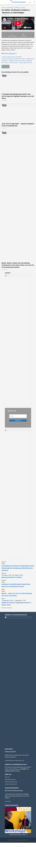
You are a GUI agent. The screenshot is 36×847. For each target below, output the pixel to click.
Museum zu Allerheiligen (7, 7)
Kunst (6, 62)
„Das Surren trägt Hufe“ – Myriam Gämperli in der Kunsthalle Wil (18, 125)
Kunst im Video (13, 62)
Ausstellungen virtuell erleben (11, 57)
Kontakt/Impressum (10, 779)
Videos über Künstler (25, 62)
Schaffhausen (17, 7)
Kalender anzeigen (7, 607)
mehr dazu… (8, 801)
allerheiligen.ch (12, 53)
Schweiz (23, 7)
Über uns (7, 777)
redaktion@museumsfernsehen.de (14, 760)
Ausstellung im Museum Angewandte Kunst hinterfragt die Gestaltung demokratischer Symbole (18, 568)
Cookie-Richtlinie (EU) (11, 784)
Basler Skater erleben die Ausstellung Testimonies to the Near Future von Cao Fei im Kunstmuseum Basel (18, 265)
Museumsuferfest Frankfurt (12, 577)
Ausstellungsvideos (8, 58)
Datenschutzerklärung (11, 781)
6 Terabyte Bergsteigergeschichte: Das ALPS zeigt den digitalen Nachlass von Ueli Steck (18, 96)
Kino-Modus (24, 36)
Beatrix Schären (20, 58)
